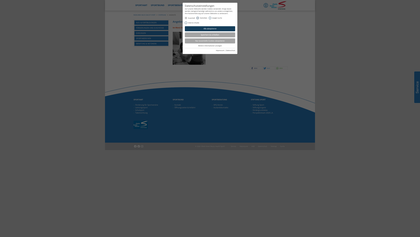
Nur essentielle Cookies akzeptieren (210, 41)
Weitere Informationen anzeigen (210, 46)
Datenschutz (230, 50)
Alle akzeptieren (210, 28)
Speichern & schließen (210, 35)
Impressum (220, 50)
